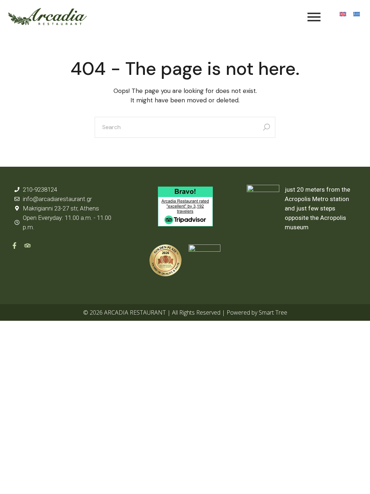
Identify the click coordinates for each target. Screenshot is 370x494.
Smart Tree (273, 312)
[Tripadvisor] (27, 245)
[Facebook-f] (14, 245)
